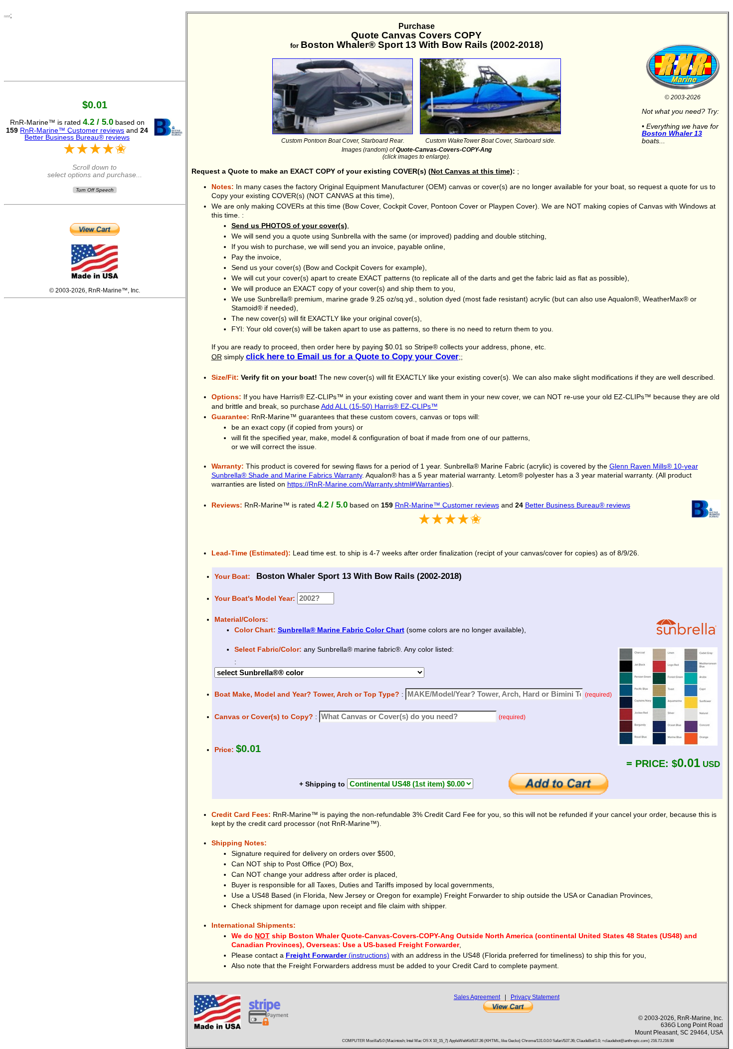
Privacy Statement (535, 997)
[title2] (490, 94)
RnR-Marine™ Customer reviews (447, 505)
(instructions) (337, 955)
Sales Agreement (477, 997)
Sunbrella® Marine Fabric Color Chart (341, 630)
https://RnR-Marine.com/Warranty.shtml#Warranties (368, 484)
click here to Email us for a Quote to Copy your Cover (352, 356)
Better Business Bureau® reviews (577, 505)
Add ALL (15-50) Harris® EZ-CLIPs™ (379, 406)
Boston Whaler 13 (672, 133)
